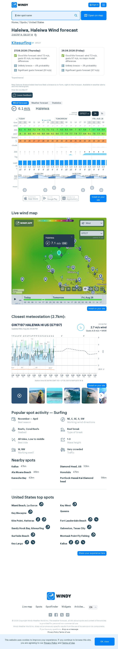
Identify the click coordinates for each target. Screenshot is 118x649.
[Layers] (62, 289)
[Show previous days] (20, 300)
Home (15, 22)
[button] (35, 34)
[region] (59, 256)
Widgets (66, 607)
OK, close (104, 642)
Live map (27, 607)
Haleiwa (42, 108)
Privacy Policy (53, 632)
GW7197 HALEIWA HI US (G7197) (37, 325)
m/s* (15, 134)
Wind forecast (20, 103)
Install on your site (98, 198)
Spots (23, 22)
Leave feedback (24, 95)
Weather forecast (39, 103)
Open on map (95, 15)
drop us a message (70, 629)
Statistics (56, 103)
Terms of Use (68, 643)
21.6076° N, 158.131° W (22, 35)
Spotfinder (52, 607)
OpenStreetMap (91, 293)
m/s (27, 108)
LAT (15, 178)
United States (36, 22)
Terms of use (64, 632)
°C (16, 141)
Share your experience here (92, 553)
